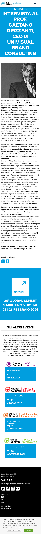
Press (3, 502)
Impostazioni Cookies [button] (14, 531)
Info (3, 500)
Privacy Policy (7, 508)
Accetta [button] (28, 530)
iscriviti (19, 292)
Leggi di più (8, 527)
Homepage (5, 494)
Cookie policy (6, 506)
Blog (3, 497)
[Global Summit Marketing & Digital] (11, 4)
